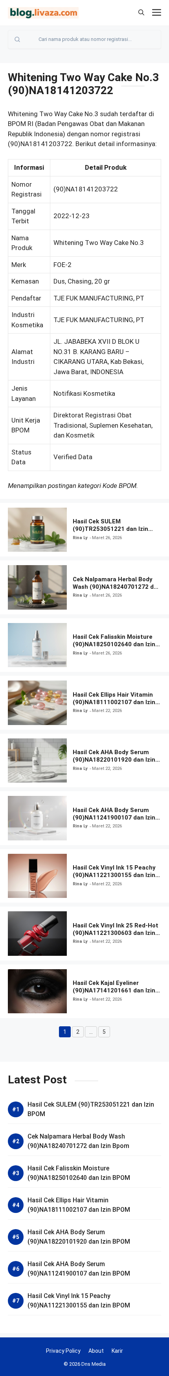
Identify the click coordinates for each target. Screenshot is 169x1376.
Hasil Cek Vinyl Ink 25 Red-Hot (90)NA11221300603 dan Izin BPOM (115, 933)
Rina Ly (80, 537)
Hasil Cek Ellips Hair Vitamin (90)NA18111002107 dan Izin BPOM (114, 702)
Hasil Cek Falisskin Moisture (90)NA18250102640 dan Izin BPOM (114, 644)
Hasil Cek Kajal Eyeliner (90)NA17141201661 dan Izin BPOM (114, 990)
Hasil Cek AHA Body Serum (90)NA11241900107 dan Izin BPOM (114, 818)
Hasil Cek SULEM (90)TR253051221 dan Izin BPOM (110, 529)
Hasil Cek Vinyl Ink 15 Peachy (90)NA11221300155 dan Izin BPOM (114, 875)
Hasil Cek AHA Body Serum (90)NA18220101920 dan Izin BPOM (114, 760)
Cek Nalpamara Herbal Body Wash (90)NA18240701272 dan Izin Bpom (117, 587)
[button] (141, 13)
